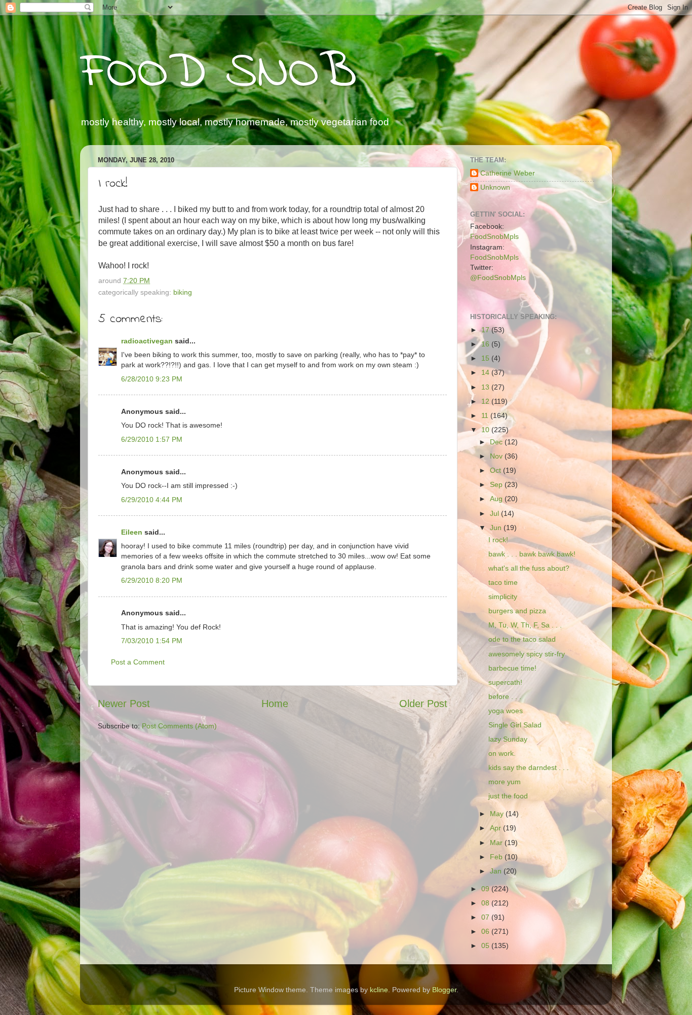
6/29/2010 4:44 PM (151, 500)
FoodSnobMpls (494, 236)
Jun (497, 527)
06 (486, 931)
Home (274, 703)
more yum (504, 782)
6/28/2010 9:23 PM (151, 379)
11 (485, 415)
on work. (502, 753)
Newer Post (124, 703)
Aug (497, 499)
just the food (508, 796)
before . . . (504, 696)
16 (486, 344)
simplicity (502, 596)
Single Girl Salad (515, 725)
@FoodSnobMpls (498, 277)
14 (486, 372)
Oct (496, 470)
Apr (496, 828)
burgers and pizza (517, 611)
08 (486, 903)
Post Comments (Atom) (179, 726)
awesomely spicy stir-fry (526, 654)
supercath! (505, 682)
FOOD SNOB (218, 74)
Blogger (444, 990)
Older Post (423, 703)
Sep (497, 484)
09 (486, 889)
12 (486, 401)
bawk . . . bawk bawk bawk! (531, 554)
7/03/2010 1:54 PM (151, 641)
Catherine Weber (507, 173)
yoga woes (505, 711)
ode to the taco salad (522, 639)
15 (486, 358)
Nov (497, 456)
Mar (497, 842)
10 (486, 430)
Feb (497, 857)
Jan (497, 871)
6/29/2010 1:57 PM (151, 439)
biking (182, 292)
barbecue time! (512, 668)
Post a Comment (138, 662)
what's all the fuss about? (528, 568)
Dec (497, 442)
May (498, 814)
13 (486, 387)
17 (486, 330)
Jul (495, 513)
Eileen (131, 532)
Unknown (495, 187)
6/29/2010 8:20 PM (151, 580)
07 (486, 917)
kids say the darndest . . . (528, 767)
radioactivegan (147, 341)
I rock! (498, 540)
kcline (379, 990)
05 (486, 945)
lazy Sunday (507, 739)
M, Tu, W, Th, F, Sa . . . (525, 625)
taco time (503, 582)
